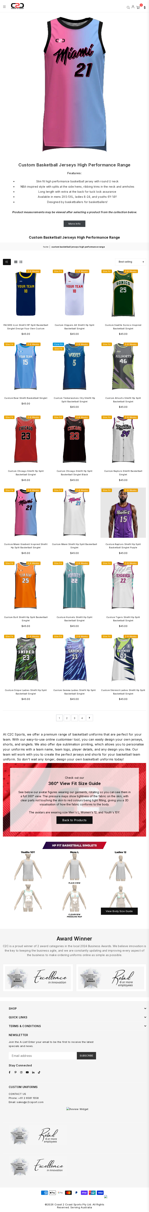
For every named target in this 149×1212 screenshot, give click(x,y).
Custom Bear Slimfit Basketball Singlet (25, 398)
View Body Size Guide (119, 911)
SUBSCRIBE (86, 1055)
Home (45, 247)
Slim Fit (58, 271)
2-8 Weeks (33, 271)
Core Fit (58, 344)
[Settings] (143, 7)
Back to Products (74, 820)
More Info (74, 223)
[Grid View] (16, 262)
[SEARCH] (128, 7)
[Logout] (133, 7)
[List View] (21, 262)
